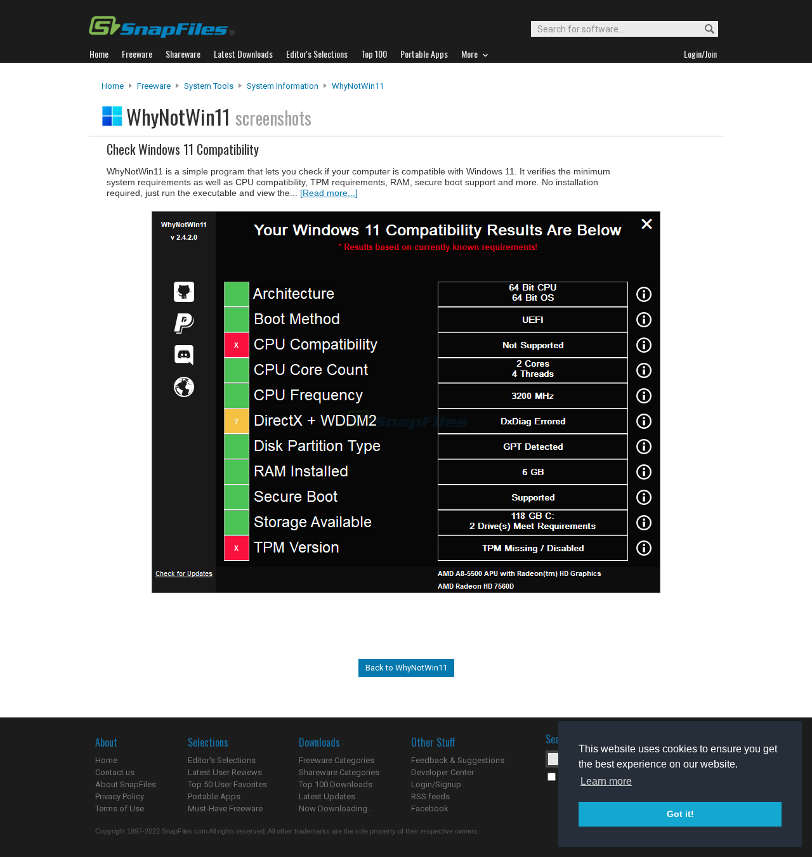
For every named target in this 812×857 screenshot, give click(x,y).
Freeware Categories (336, 760)
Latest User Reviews (225, 772)
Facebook (430, 808)
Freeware (154, 86)
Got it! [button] (680, 814)
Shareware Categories (339, 772)
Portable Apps (214, 796)
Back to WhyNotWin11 (406, 667)
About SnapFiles (125, 784)
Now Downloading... (336, 808)
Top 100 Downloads (335, 784)
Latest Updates (327, 796)
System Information (282, 86)
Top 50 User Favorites (227, 784)
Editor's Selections (222, 760)
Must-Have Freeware (225, 808)
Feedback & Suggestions (457, 760)
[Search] (704, 29)
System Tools (208, 86)
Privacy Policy (119, 796)
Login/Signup (436, 784)
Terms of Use (119, 808)
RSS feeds (430, 796)
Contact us (114, 772)
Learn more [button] (606, 781)
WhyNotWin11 (358, 86)
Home (113, 86)
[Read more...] (329, 193)
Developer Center (442, 772)
